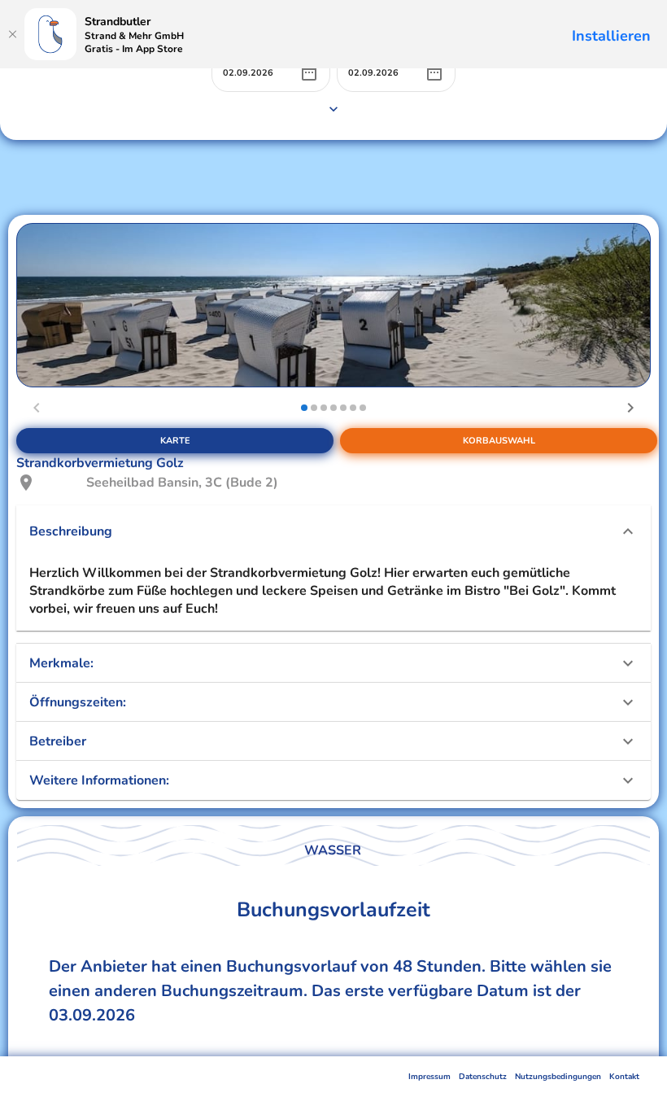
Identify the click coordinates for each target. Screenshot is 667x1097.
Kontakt (624, 1076)
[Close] (12, 34)
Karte (175, 441)
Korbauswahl (499, 441)
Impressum (429, 1076)
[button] (333, 531)
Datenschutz (483, 1076)
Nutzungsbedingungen (558, 1076)
